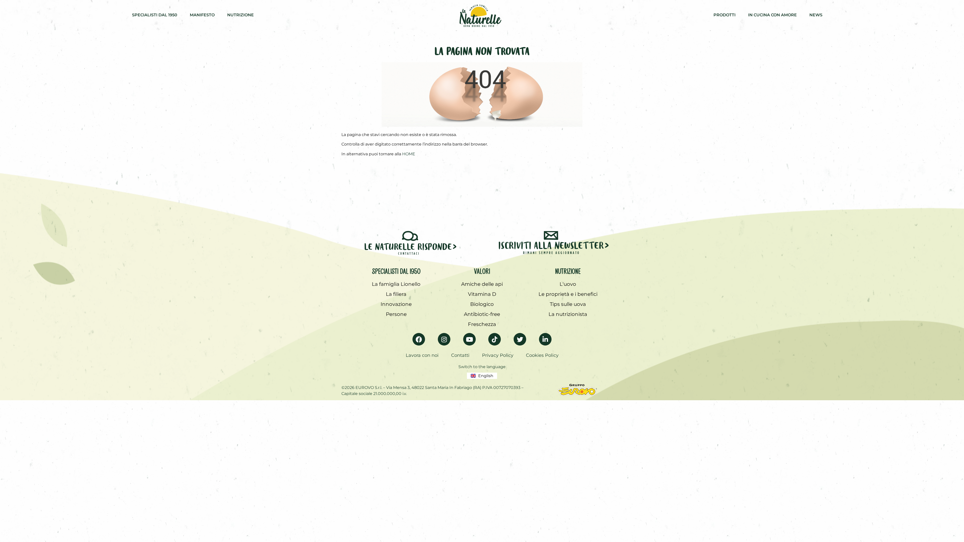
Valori (482, 270)
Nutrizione (568, 270)
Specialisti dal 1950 (396, 270)
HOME (408, 154)
